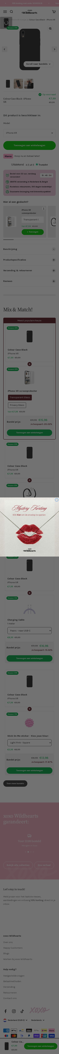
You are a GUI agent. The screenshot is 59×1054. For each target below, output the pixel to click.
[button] (29, 527)
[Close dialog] (56, 499)
